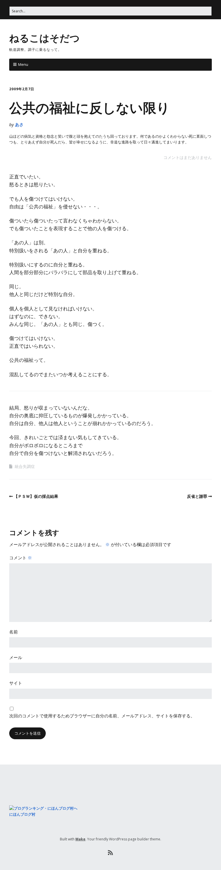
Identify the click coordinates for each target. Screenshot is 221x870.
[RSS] (110, 852)
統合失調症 (25, 466)
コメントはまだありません (187, 157)
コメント (20, 557)
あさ (19, 124)
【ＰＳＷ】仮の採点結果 (36, 496)
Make (80, 839)
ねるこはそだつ (44, 38)
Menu (23, 64)
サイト (15, 683)
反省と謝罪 (197, 496)
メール (15, 657)
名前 (13, 632)
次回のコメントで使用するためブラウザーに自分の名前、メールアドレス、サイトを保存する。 (102, 716)
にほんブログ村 (22, 814)
